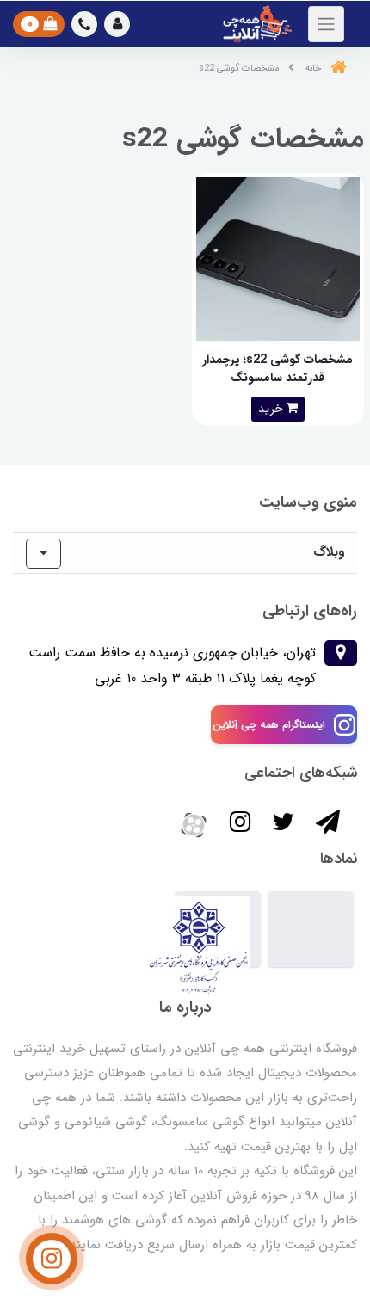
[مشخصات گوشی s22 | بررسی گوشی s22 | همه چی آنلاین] (278, 257)
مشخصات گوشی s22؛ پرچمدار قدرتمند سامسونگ (277, 368)
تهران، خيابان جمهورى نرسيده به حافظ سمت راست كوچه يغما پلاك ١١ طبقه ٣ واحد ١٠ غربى (172, 665)
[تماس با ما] (51, 1258)
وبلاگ (328, 552)
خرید (272, 408)
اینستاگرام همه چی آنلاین (269, 725)
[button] (117, 24)
